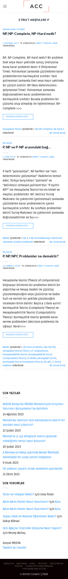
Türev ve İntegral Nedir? (18, 494)
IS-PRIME (31, 358)
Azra (58, 502)
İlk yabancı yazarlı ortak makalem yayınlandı (33, 469)
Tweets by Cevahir (14, 548)
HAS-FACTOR (50, 347)
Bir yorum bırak (57, 132)
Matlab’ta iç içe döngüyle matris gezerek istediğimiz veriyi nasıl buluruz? (30, 439)
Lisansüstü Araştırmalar (39, 566)
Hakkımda (22, 563)
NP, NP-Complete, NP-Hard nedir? (29, 33)
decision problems (33, 347)
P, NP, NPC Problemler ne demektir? (31, 256)
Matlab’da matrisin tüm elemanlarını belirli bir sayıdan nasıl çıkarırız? (34, 423)
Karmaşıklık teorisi (46, 358)
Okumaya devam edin (18, 116)
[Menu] (5, 6)
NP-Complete (45, 129)
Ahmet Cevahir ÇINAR (47, 43)
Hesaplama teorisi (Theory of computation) (25, 350)
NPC (49, 361)
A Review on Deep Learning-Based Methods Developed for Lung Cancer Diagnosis (31, 455)
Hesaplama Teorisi (14, 29)
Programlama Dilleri (34, 568)
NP (36, 129)
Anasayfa (9, 563)
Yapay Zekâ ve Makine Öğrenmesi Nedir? (29, 516)
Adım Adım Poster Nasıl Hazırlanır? (26, 502)
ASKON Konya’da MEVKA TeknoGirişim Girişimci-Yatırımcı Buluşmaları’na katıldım (34, 406)
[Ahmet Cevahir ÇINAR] (36, 6)
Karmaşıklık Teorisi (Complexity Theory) (23, 361)
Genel (32, 563)
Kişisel (19, 566)
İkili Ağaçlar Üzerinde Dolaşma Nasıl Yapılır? (32, 528)
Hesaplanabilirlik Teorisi (15, 354)
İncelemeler (56, 563)
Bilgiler (7, 143)
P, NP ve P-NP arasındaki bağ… (27, 147)
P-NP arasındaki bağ (39, 238)
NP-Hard (57, 129)
